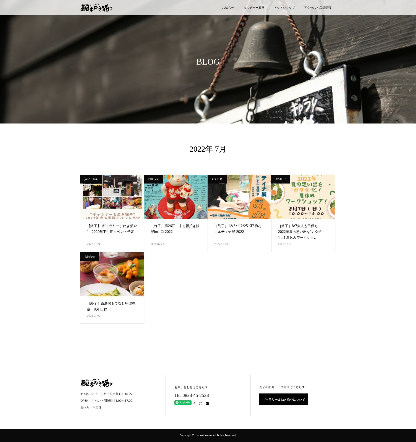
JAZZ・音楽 (91, 179)
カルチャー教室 (254, 7)
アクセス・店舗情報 (317, 7)
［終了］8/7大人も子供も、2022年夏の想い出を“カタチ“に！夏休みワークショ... (300, 231)
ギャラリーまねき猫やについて (284, 399)
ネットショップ (284, 7)
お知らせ (228, 7)
